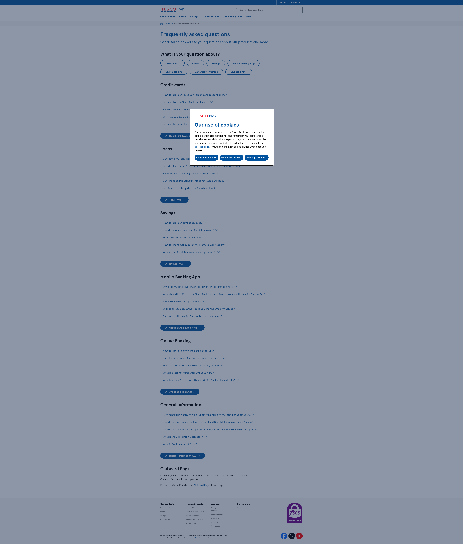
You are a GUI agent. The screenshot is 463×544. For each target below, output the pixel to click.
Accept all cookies (206, 157)
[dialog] (231, 137)
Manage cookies (256, 157)
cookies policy (202, 146)
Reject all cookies (231, 157)
